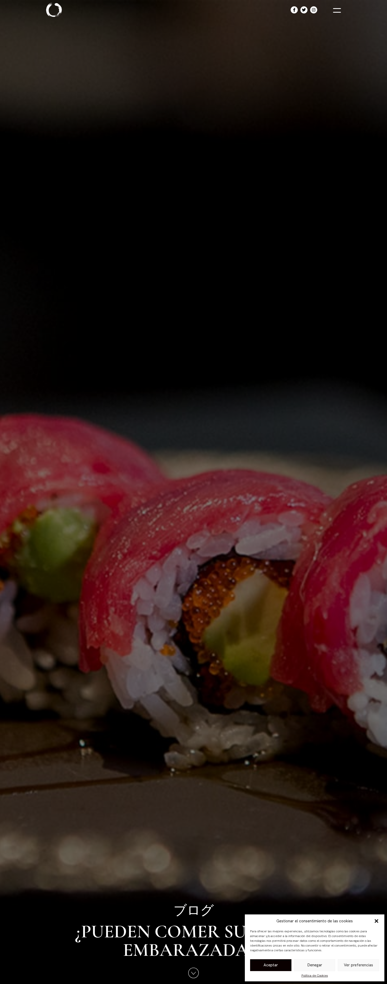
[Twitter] (303, 9)
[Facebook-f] (294, 9)
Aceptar (271, 965)
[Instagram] (313, 9)
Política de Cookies (314, 975)
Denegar (314, 965)
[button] (376, 921)
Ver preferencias (358, 965)
